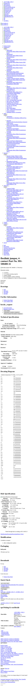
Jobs (2, 630)
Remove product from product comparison (13, 313)
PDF (5, 289)
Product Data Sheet (8, 300)
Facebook (3, 679)
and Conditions (4, 671)
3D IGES (6, 291)
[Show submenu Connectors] (9, 47)
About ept (6, 185)
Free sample (7, 310)
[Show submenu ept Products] (7, 85)
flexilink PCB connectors (18, 584)
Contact (5, 223)
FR (4, 19)
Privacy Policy (4, 672)
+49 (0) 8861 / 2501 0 (19, 612)
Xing (20, 679)
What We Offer (4, 632)
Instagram (8, 679)
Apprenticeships (5, 633)
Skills (5, 113)
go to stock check (8, 307)
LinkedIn (23, 679)
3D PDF (6, 293)
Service (5, 153)
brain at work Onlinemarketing (8, 682)
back (5, 245)
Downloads (14, 534)
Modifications (4, 534)
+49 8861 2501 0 (5, 586)
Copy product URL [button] (8, 301)
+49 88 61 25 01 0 (5, 603)
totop (2, 590)
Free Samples (4, 595)
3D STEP (6, 292)
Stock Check (20, 534)
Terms (2, 669)
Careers (5, 222)
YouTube (16, 679)
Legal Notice (11, 671)
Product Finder (7, 46)
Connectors (6, 47)
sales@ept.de (17, 603)
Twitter (12, 679)
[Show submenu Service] (7, 153)
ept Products (9, 584)
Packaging (9, 534)
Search (5, 242)
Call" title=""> (12, 592)
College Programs (5, 634)
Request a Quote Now (9, 309)
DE (4, 18)
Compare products (5, 587)
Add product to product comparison (11, 312)
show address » (17, 626)
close (5, 48)
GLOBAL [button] (6, 20)
